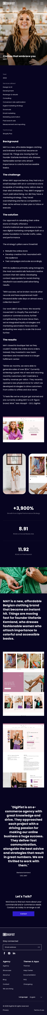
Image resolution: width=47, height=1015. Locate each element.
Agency (6, 966)
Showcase (7, 970)
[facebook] (4, 954)
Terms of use (39, 1010)
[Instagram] (9, 954)
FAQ (25, 980)
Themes (27, 966)
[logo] (9, 3)
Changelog (28, 984)
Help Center (28, 970)
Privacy (6, 1010)
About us (6, 975)
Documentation (30, 975)
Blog (4, 980)
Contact (23, 914)
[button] (38, 947)
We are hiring (8, 989)
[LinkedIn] (14, 954)
